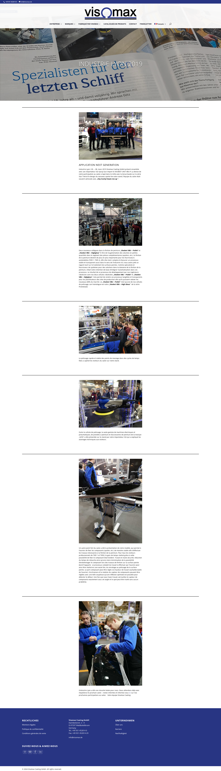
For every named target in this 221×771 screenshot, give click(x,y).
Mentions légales (28, 725)
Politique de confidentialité (32, 729)
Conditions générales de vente (34, 733)
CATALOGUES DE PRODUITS (115, 24)
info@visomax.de (75, 737)
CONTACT (133, 24)
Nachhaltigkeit (121, 733)
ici (130, 693)
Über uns (119, 725)
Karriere (118, 729)
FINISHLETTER (145, 24)
